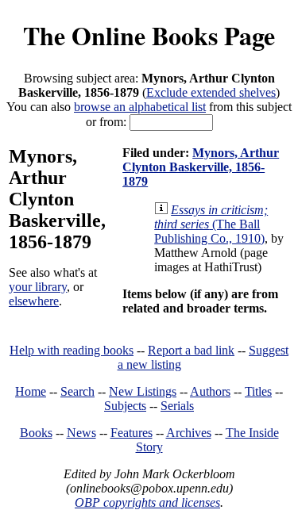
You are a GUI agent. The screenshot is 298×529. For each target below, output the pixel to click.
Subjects (125, 405)
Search (77, 391)
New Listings (142, 391)
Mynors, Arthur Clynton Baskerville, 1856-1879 (200, 167)
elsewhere (34, 301)
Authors (210, 391)
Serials (177, 405)
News (81, 432)
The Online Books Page (149, 35)
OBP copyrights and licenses (147, 502)
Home (30, 391)
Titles (258, 391)
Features (131, 432)
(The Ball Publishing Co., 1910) (211, 224)
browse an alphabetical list (140, 106)
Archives (188, 432)
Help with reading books (72, 350)
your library (38, 286)
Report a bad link (191, 350)
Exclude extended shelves (211, 92)
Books (36, 432)
